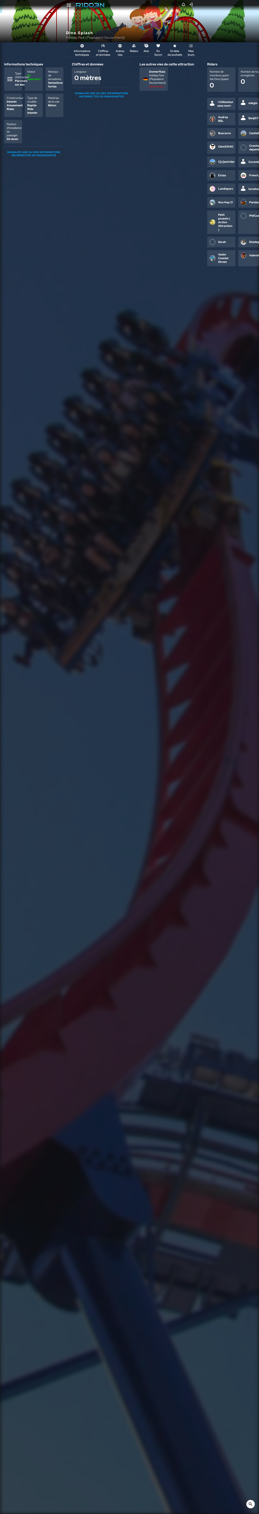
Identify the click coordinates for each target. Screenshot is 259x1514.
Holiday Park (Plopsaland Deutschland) (95, 37)
